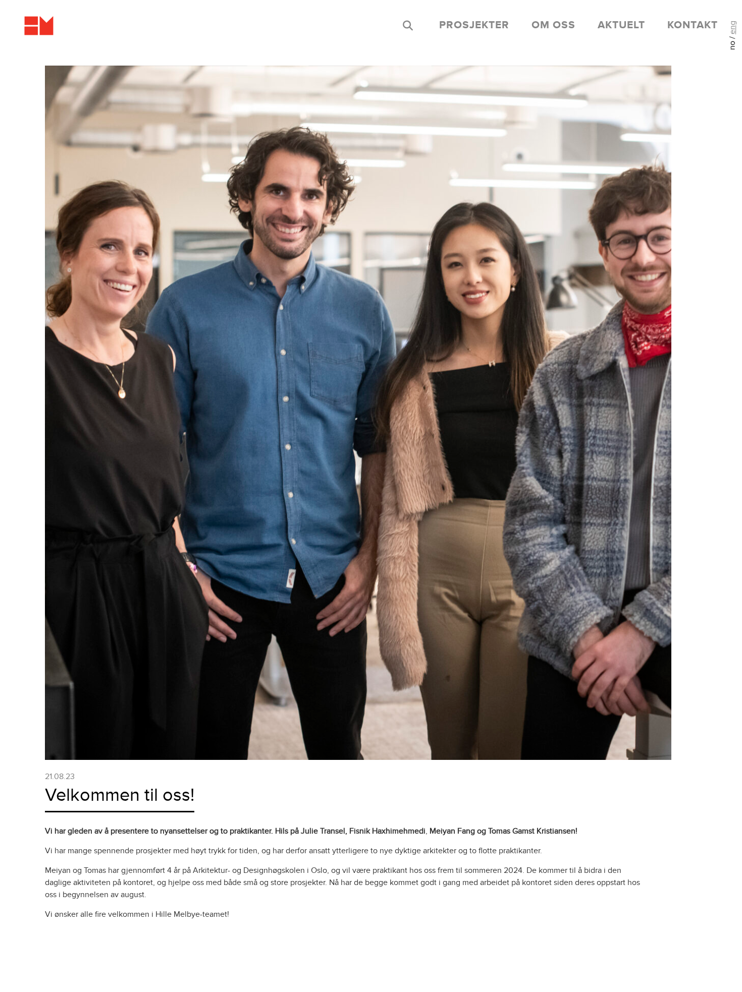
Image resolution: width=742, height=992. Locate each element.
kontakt (692, 25)
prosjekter (474, 25)
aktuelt (621, 25)
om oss (553, 25)
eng (732, 27)
